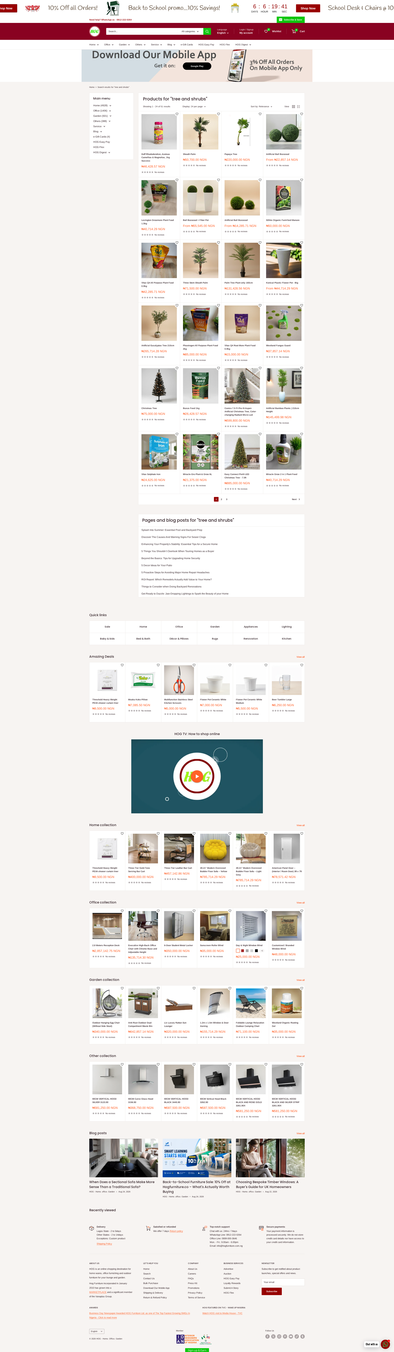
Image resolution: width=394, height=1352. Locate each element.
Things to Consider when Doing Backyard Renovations (171, 586)
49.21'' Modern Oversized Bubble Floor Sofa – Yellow (213, 870)
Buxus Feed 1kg (191, 408)
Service (155, 44)
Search (147, 1273)
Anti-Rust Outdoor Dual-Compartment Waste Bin (140, 1024)
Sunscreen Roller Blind (211, 945)
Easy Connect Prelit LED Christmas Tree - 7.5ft (237, 476)
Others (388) (100, 121)
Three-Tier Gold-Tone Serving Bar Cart (139, 870)
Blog (169, 44)
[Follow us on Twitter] (273, 1336)
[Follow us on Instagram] (279, 1336)
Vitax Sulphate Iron (150, 474)
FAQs (191, 1278)
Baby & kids (107, 638)
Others (138, 44)
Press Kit (192, 1283)
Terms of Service (196, 1297)
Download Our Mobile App (156, 1288)
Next (294, 499)
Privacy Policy (195, 1292)
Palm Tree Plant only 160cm (239, 282)
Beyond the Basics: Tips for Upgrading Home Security (170, 558)
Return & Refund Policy (155, 1297)
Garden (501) (100, 116)
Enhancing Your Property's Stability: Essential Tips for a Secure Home (179, 544)
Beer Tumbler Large (282, 699)
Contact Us (149, 1278)
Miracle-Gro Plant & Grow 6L (197, 474)
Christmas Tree (149, 408)
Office (107, 44)
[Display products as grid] (293, 106)
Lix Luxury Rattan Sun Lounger (175, 1024)
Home (92, 44)
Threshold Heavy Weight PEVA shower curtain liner (105, 701)
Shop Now (128, 8)
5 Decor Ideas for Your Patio (156, 565)
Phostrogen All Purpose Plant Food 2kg (200, 347)
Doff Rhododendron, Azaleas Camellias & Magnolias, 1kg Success (155, 157)
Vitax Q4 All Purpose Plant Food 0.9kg (157, 284)
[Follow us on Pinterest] (285, 1336)
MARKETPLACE (98, 1292)
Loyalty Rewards (232, 1283)
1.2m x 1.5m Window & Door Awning (214, 1024)
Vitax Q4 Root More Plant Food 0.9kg (240, 347)
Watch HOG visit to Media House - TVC (222, 1313)
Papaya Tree (231, 154)
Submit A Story (231, 1288)
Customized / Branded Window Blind (283, 947)
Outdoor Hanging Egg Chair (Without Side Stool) (106, 1024)
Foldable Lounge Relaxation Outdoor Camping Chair (250, 1024)
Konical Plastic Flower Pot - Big (282, 282)
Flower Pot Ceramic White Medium (249, 701)
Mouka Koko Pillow (138, 699)
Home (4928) (100, 105)
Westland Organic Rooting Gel (285, 1024)
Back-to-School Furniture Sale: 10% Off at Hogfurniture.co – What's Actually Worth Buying (197, 1187)
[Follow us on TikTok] (297, 1336)
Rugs (215, 638)
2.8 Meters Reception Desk (106, 945)
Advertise (228, 1269)
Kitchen (286, 638)
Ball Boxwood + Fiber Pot (196, 220)
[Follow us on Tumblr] (302, 1336)
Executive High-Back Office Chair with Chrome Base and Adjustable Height (142, 948)
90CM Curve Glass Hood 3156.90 (140, 1100)
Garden (123, 44)
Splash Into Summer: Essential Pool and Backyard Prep (171, 530)
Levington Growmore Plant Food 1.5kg (157, 222)
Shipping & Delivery (153, 1292)
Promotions (193, 1288)
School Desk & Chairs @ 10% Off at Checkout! (205, 8)
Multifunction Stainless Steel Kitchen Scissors (178, 701)
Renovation (251, 638)
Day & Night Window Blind (249, 945)
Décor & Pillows (179, 638)
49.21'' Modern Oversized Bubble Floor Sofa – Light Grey (248, 871)
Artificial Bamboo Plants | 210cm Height (282, 410)
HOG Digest (241, 44)
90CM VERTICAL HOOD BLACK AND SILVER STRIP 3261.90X (285, 1102)
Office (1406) (100, 110)
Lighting (287, 626)
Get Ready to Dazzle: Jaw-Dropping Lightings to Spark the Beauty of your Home (185, 593)
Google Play (197, 66)
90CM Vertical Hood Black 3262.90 (213, 1100)
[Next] (305, 692)
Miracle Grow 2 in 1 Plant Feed (281, 474)
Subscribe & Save (293, 19)
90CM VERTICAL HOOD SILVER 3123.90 (104, 1100)
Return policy (176, 1231)
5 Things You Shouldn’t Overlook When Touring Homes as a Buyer (177, 551)
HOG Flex (225, 44)
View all (301, 657)
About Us (192, 1269)
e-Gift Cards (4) (101, 136)
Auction (227, 1273)
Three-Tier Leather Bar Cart (178, 868)
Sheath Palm (189, 154)
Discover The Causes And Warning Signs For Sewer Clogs (173, 537)
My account (246, 33)
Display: (186, 106)
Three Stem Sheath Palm (195, 282)
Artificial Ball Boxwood (277, 154)
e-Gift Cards (187, 44)
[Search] (207, 31)
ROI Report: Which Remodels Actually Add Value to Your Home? (176, 579)
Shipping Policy (104, 1243)
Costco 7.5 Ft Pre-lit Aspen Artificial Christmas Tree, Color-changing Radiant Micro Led (240, 411)
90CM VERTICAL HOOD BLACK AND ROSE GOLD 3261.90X (249, 1102)
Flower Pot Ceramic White (213, 699)
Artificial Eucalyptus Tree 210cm (157, 345)
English (94, 1331)
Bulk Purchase (150, 1283)
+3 (262, 951)
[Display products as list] (298, 106)
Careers (192, 1273)
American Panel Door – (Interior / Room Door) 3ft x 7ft (287, 870)
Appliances (251, 626)
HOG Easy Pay (206, 44)
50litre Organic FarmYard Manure (283, 220)
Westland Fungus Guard (278, 345)
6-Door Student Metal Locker (178, 945)
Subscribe (271, 1291)
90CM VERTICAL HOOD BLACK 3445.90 (176, 1100)
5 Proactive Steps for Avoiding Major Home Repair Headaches (175, 572)
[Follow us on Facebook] (267, 1336)
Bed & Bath (143, 638)
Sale (107, 626)
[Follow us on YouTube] (291, 1336)
